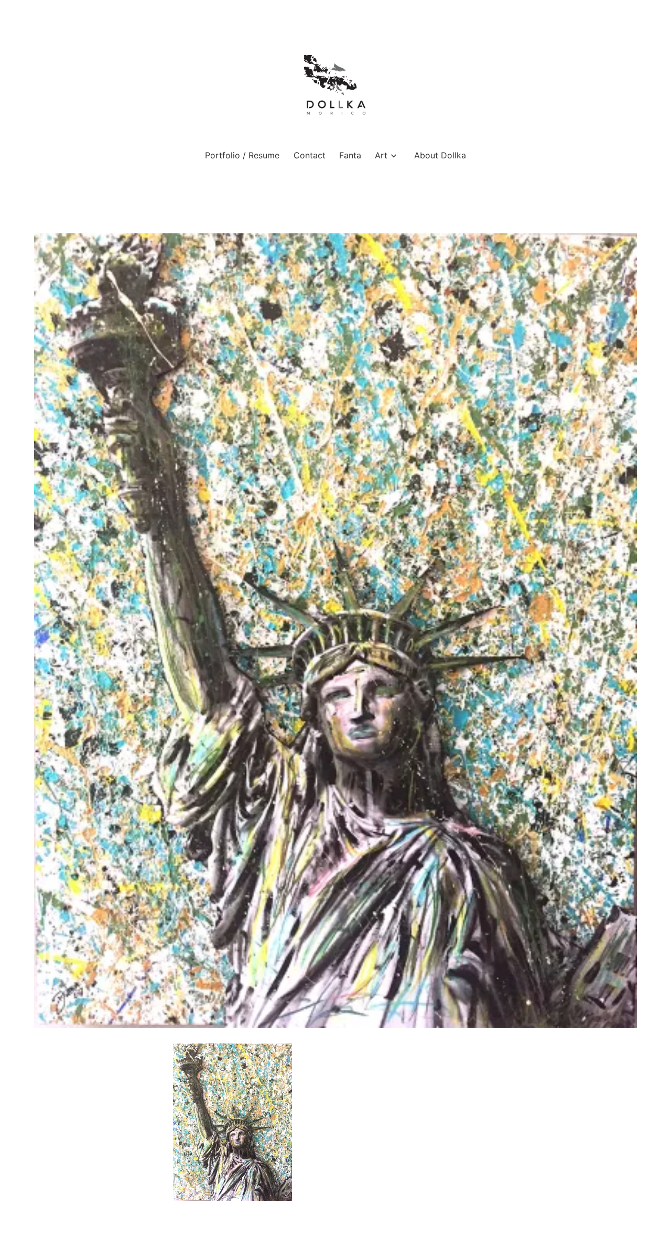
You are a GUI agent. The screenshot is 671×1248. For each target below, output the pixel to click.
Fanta (350, 155)
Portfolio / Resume (242, 155)
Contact (310, 155)
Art (381, 155)
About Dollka (440, 155)
